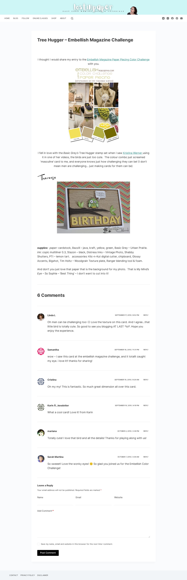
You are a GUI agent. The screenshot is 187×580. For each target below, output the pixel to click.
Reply (145, 315)
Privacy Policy (27, 575)
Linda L (51, 315)
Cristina (51, 379)
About (63, 18)
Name (40, 497)
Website (118, 497)
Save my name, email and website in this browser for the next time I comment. (77, 544)
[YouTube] (163, 18)
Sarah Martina (55, 456)
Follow (25, 18)
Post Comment (48, 552)
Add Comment (45, 510)
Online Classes (40, 18)
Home (7, 18)
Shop (53, 18)
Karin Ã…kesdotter (58, 405)
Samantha (53, 349)
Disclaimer (42, 575)
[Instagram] (168, 18)
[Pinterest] (177, 18)
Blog (15, 18)
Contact (13, 575)
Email (78, 497)
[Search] (72, 18)
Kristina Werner (133, 152)
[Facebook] (172, 18)
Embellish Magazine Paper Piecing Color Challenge (118, 59)
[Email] (181, 18)
